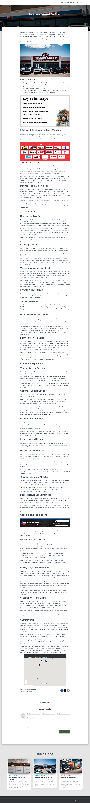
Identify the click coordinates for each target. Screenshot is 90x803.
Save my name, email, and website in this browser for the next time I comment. (45, 727)
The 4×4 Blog (79, 2)
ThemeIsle (80, 800)
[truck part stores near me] (71, 766)
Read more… (19, 787)
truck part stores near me (68, 777)
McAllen (30, 691)
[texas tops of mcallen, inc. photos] (19, 766)
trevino (33, 691)
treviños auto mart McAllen (43, 777)
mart (27, 691)
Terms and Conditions (69, 2)
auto (24, 691)
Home (54, 2)
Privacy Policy (60, 2)
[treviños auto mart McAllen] (45, 766)
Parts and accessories (30, 689)
